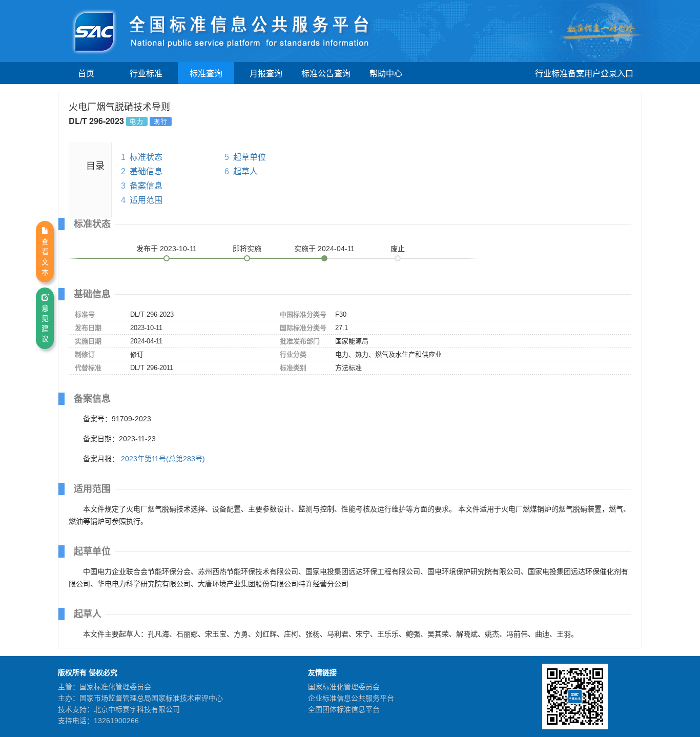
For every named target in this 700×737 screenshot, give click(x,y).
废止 (397, 248)
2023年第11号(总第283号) (163, 459)
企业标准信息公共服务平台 (351, 698)
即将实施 (247, 248)
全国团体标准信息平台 (344, 709)
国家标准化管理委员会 (344, 687)
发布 (166, 248)
